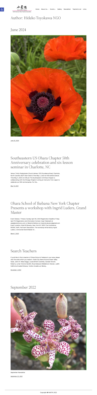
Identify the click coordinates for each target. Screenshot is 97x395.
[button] (2, 9)
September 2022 (23, 287)
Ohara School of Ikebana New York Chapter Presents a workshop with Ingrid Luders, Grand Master (48, 208)
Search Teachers (24, 251)
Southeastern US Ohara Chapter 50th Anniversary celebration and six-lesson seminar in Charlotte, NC (42, 162)
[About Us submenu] (47, 9)
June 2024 (18, 29)
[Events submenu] (55, 9)
